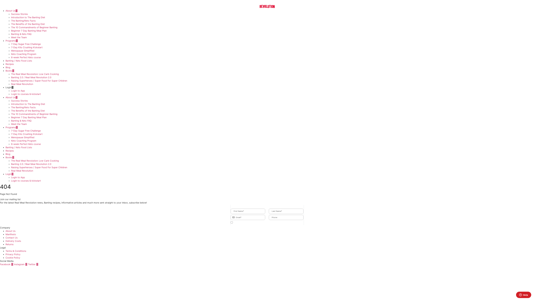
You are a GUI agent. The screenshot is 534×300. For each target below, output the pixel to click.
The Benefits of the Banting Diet (28, 24)
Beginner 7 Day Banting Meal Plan (29, 30)
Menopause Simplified (22, 50)
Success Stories (19, 14)
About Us (10, 10)
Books (9, 70)
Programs (11, 40)
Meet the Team (19, 37)
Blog (8, 67)
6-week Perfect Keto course (26, 57)
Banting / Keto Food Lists (19, 60)
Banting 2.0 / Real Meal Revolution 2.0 (31, 77)
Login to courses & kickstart (26, 94)
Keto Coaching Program (23, 54)
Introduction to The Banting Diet (28, 17)
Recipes (10, 64)
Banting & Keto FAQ (21, 34)
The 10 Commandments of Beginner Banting (34, 27)
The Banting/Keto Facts (23, 20)
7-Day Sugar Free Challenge (26, 44)
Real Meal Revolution (22, 84)
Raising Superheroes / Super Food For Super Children (39, 80)
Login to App (18, 90)
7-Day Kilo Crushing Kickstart (27, 47)
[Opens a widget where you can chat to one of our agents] (523, 295)
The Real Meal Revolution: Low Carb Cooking (35, 74)
